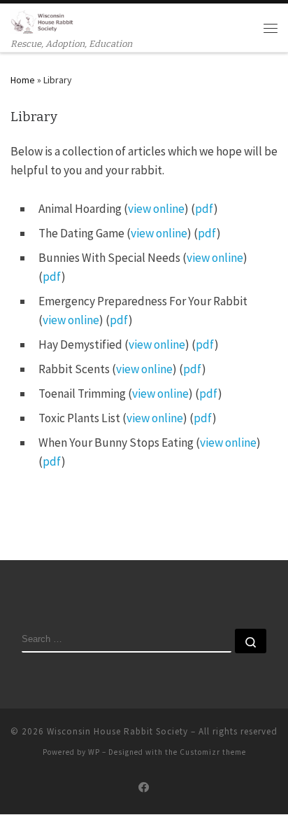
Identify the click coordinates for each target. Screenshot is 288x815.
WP (94, 752)
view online (156, 208)
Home (22, 80)
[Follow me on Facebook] (144, 787)
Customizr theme (213, 752)
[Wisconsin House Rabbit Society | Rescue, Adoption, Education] (41, 21)
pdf (204, 208)
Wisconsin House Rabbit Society (117, 731)
